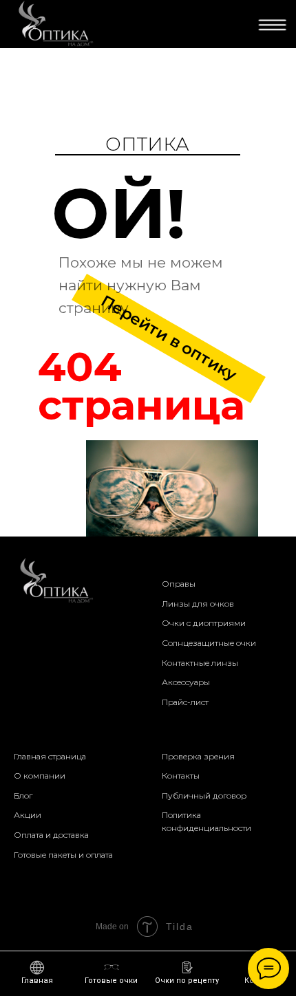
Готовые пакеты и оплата (63, 854)
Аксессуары (186, 682)
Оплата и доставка (51, 835)
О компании (39, 775)
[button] (187, 972)
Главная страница (50, 756)
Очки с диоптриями (204, 623)
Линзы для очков (198, 603)
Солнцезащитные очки (209, 643)
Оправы (178, 583)
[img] (54, 24)
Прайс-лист (185, 702)
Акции (27, 815)
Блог (23, 795)
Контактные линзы (200, 663)
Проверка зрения (198, 756)
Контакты (181, 775)
